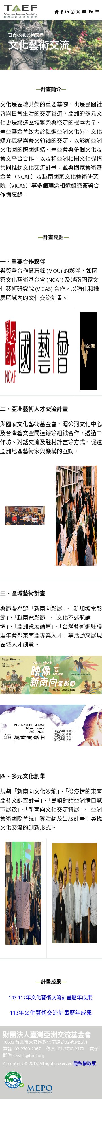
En (91, 11)
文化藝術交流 (31, 34)
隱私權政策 (84, 1063)
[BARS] (97, 11)
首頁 (12, 34)
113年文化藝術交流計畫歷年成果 (51, 1012)
